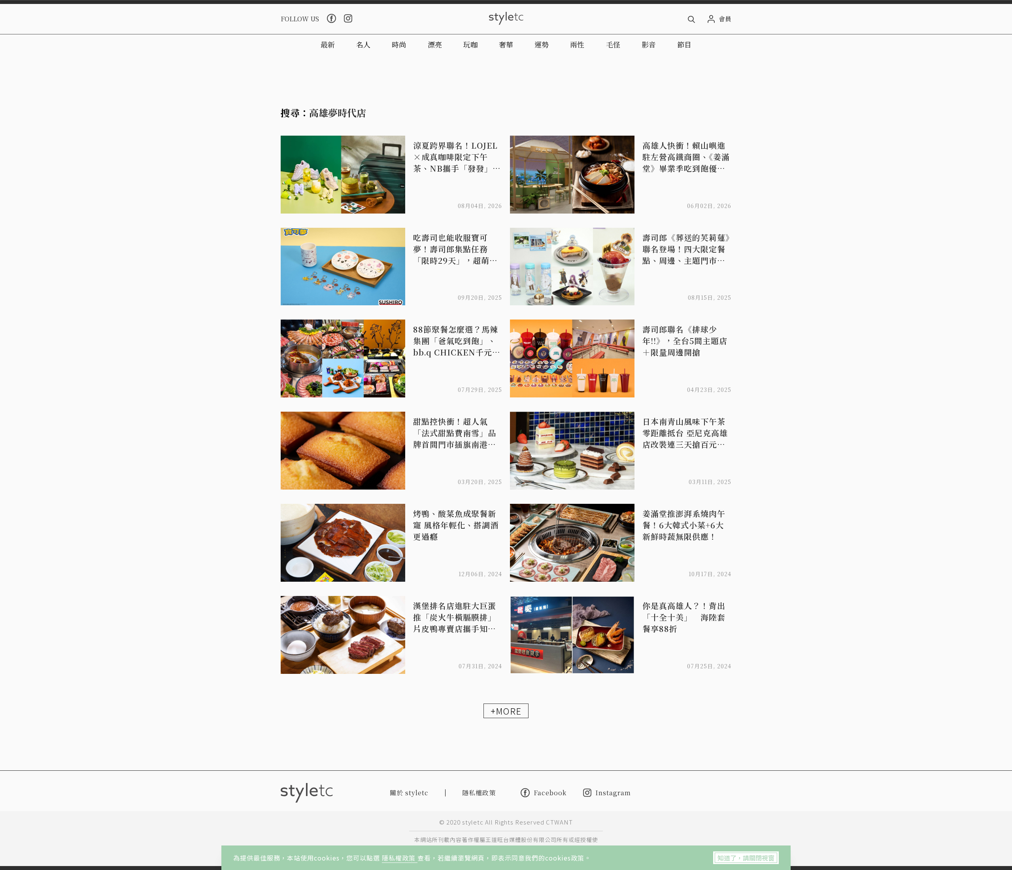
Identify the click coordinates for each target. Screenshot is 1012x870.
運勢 (541, 44)
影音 (649, 44)
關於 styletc (409, 792)
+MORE (506, 710)
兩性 (577, 44)
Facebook (550, 792)
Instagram (613, 793)
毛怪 (613, 44)
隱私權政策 (399, 857)
